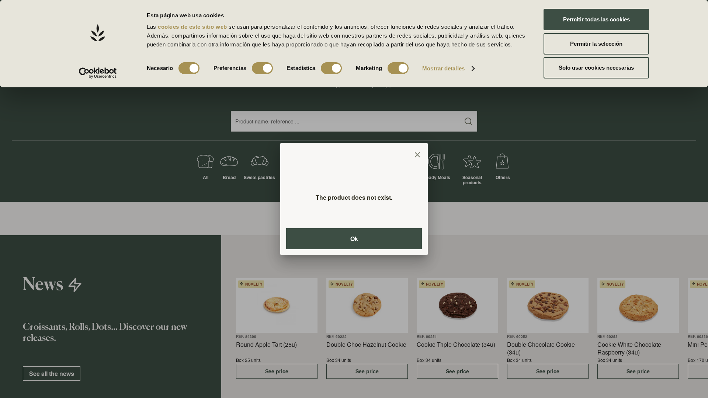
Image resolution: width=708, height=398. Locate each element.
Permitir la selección (596, 44)
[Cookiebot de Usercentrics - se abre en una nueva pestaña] (98, 72)
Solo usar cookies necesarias (596, 67)
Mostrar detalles (443, 68)
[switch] (262, 68)
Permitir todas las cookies (596, 19)
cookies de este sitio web (193, 27)
